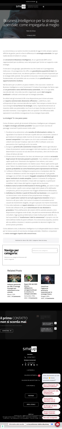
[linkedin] (34, 364)
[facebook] (22, 364)
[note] (51, 378)
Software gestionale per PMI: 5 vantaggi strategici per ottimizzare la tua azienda (14, 288)
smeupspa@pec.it (25, 418)
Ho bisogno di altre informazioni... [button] (50, 406)
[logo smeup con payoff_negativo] (27, 5)
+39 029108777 (31, 363)
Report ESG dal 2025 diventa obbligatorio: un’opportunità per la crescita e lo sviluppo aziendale (30, 289)
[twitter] (25, 364)
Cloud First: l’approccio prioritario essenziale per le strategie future (46, 290)
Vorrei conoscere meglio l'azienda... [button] (49, 412)
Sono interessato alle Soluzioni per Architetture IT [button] (50, 392)
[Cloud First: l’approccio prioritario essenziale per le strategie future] (48, 279)
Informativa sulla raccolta (16, 424)
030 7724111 (7, 418)
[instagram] (28, 364)
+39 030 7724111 (31, 357)
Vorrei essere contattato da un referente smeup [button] (49, 399)
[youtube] (31, 364)
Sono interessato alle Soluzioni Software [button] (50, 385)
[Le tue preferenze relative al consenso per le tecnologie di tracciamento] (2, 426)
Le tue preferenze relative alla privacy (37, 424)
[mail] (37, 364)
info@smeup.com (16, 418)
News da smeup (31, 31)
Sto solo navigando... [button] (50, 418)
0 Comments (16, 296)
